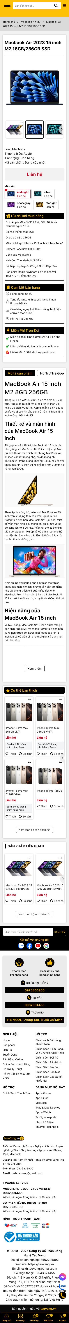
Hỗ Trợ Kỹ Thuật (12, 1069)
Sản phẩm (9, 1045)
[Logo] (7, 6)
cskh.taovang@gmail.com (26, 1173)
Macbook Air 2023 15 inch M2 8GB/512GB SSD (50, 887)
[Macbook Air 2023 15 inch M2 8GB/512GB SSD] (50, 868)
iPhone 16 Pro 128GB (49, 790)
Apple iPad (42, 1097)
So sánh (27, 753)
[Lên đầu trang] (61, 1308)
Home (6, 1040)
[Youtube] (38, 945)
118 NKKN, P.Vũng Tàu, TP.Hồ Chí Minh (34, 1020)
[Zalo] (21, 945)
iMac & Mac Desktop (48, 1107)
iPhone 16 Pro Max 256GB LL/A (17, 729)
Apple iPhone (43, 1093)
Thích (12, 753)
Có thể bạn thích (24, 690)
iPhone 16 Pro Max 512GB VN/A (17, 792)
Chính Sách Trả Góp (47, 1067)
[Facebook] (29, 945)
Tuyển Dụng (10, 1054)
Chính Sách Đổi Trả (47, 1057)
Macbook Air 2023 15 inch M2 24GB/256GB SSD (19, 887)
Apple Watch (43, 1112)
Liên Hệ (7, 1049)
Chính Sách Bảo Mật (48, 1071)
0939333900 (25, 1168)
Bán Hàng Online (13, 1059)
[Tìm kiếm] (56, 5)
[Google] (46, 945)
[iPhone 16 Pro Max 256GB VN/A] (50, 710)
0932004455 (34, 1005)
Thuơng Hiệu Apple (47, 1126)
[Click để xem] (34, 88)
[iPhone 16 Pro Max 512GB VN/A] (19, 773)
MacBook (41, 1102)
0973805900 (35, 990)
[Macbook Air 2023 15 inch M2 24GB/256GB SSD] (19, 868)
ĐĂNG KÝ (59, 932)
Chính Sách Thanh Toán (17, 1093)
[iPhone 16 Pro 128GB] (50, 773)
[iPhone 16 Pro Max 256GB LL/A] (19, 710)
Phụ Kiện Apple (45, 1121)
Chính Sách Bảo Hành (48, 1062)
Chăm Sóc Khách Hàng (17, 1064)
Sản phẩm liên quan (26, 846)
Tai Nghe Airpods (46, 1117)
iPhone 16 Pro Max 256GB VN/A (48, 729)
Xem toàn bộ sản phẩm (33, 829)
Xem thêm (35, 668)
